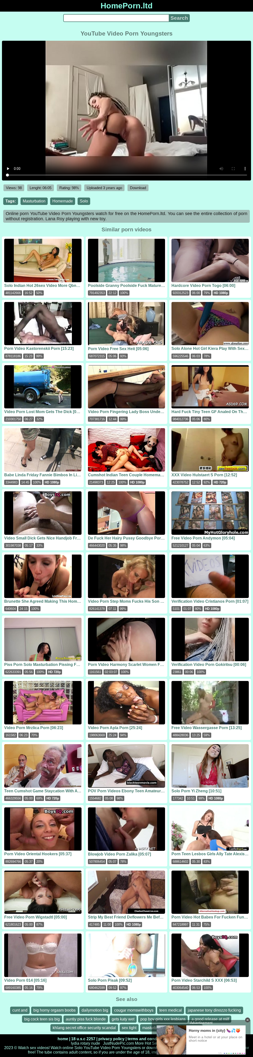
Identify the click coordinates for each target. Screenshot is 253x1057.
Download (138, 188)
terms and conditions (147, 1039)
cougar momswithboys (133, 1010)
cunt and (19, 1010)
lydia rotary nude (85, 1043)
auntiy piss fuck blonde (86, 1019)
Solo (84, 201)
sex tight (129, 1028)
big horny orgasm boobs (54, 1010)
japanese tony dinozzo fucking (214, 1010)
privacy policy (111, 1039)
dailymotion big (95, 1010)
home (63, 1039)
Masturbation (34, 201)
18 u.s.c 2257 (83, 1039)
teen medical (170, 1010)
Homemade (62, 201)
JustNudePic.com (118, 1043)
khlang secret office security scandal (84, 1028)
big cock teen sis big (42, 1019)
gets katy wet (123, 1019)
